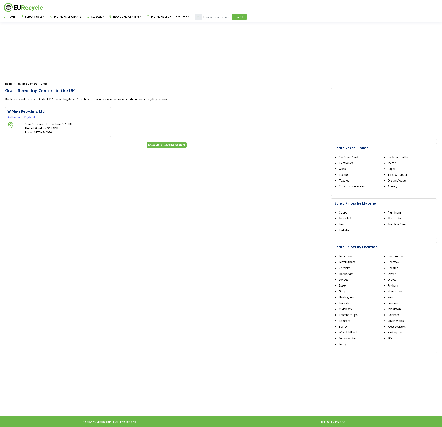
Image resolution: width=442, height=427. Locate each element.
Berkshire (345, 256)
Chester (393, 268)
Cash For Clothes (399, 157)
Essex (342, 285)
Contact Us (339, 421)
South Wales (396, 321)
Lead (342, 224)
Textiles (344, 180)
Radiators (345, 230)
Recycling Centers (126, 16)
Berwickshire (347, 338)
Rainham (393, 315)
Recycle (96, 16)
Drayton (393, 280)
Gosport (344, 291)
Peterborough (348, 315)
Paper (391, 169)
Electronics (346, 163)
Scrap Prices (33, 16)
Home (11, 16)
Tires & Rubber (397, 175)
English (181, 16)
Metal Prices (159, 16)
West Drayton (397, 326)
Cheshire (344, 268)
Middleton (394, 309)
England (29, 117)
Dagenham (346, 274)
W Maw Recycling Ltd (26, 111)
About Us (325, 421)
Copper (344, 212)
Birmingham (347, 262)
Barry (342, 344)
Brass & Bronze (349, 218)
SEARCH (239, 17)
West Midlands (348, 332)
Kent (391, 297)
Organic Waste (397, 180)
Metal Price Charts (67, 16)
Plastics (344, 175)
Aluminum (394, 212)
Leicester (345, 303)
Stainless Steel (397, 224)
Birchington (395, 256)
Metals (392, 163)
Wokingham (395, 332)
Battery (392, 186)
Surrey (343, 326)
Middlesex (345, 309)
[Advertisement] (221, 50)
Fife (390, 338)
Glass (342, 169)
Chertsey (393, 262)
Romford (344, 321)
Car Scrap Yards (349, 157)
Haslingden (346, 297)
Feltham (393, 285)
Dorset (343, 280)
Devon (392, 274)
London (393, 303)
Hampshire (395, 291)
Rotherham (15, 117)
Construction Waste (352, 186)
